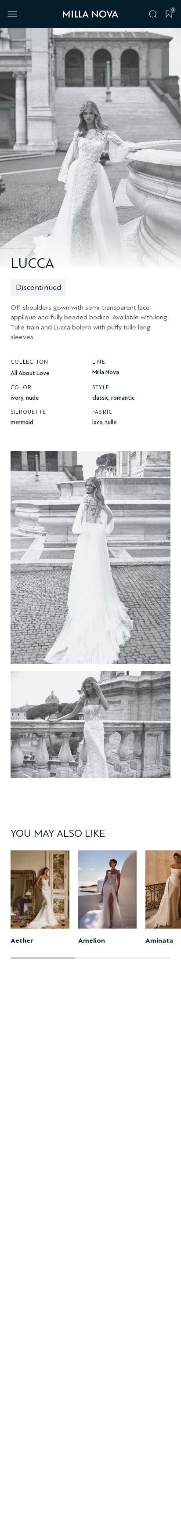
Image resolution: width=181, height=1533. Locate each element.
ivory (17, 397)
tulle (110, 422)
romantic (122, 397)
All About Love (30, 373)
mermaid (22, 422)
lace (97, 422)
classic (100, 397)
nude (32, 397)
